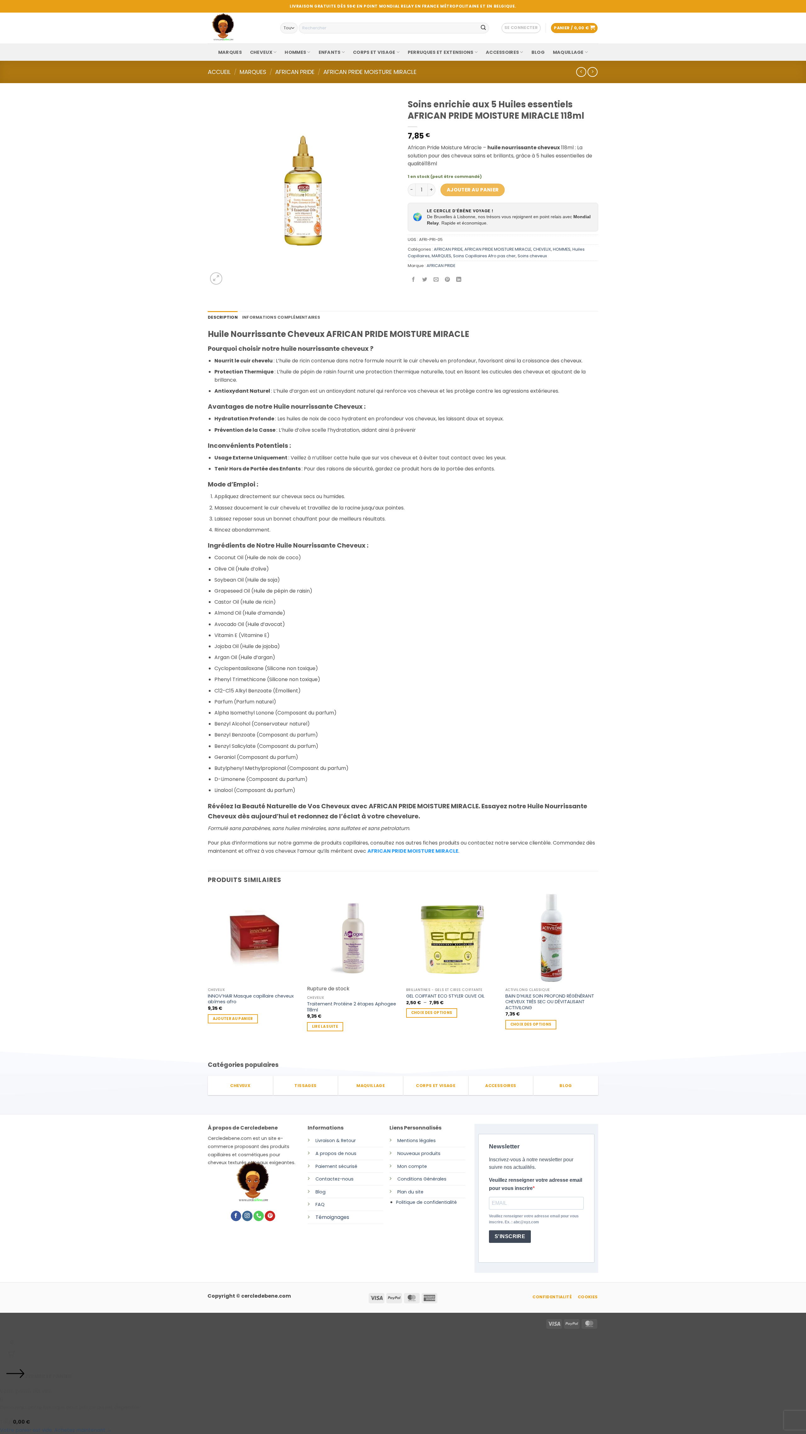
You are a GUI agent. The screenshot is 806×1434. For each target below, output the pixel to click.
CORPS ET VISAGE (374, 52)
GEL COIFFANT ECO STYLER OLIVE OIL (445, 996)
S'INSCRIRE (510, 1236)
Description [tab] (223, 317)
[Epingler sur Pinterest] (447, 280)
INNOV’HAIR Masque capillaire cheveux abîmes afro (251, 999)
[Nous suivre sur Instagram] (247, 1216)
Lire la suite (325, 1026)
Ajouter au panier (473, 189)
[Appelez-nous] (258, 1216)
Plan (402, 1192)
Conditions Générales (421, 1179)
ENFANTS (330, 52)
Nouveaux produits (418, 1153)
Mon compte (412, 1166)
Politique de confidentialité (426, 1202)
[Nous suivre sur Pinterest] (270, 1216)
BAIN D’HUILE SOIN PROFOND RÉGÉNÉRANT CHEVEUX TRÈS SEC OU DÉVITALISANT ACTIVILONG (549, 1002)
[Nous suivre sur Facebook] (236, 1216)
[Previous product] (592, 72)
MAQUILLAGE (568, 52)
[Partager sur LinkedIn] (459, 280)
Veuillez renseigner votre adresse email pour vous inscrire (535, 1184)
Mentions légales (416, 1140)
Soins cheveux (532, 256)
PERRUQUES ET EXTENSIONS (441, 52)
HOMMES (295, 52)
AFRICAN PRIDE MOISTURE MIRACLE (370, 72)
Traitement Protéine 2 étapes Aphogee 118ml (351, 1007)
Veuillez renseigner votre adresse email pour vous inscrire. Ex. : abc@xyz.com (534, 1219)
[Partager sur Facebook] (413, 280)
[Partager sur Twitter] (425, 280)
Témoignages (332, 1217)
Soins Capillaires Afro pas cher (484, 256)
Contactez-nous (334, 1179)
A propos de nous (335, 1153)
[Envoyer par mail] (436, 280)
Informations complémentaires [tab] (281, 317)
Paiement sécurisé (336, 1166)
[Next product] (581, 72)
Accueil (219, 72)
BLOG (538, 52)
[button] (521, 28)
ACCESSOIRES (502, 52)
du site (415, 1192)
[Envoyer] (483, 28)
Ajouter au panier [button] (233, 1018)
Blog (320, 1192)
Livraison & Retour (335, 1140)
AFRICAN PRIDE (295, 72)
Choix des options (431, 1012)
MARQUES (230, 52)
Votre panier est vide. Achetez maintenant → (56, 1430)
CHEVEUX (261, 52)
